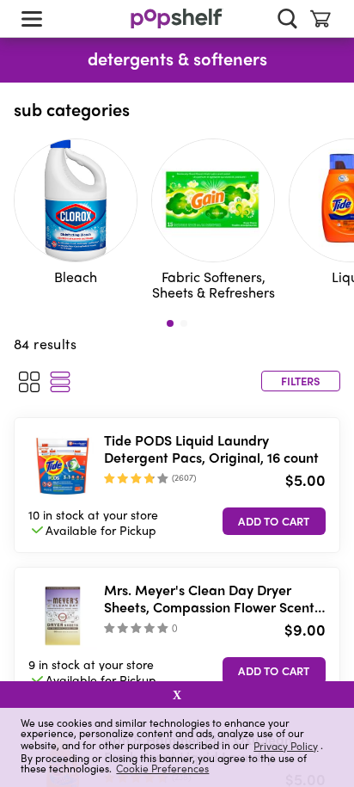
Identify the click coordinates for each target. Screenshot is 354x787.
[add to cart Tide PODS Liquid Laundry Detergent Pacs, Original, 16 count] (274, 521)
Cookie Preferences (162, 768)
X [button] (177, 695)
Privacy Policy (285, 745)
